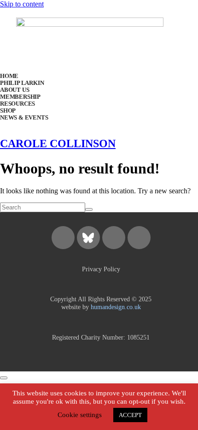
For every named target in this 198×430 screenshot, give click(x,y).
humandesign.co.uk (116, 307)
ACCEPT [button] (130, 415)
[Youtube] (139, 237)
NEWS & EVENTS (24, 117)
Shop (8, 111)
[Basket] (110, 98)
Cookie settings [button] (80, 414)
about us (14, 90)
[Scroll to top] (3, 377)
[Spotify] (113, 237)
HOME (9, 76)
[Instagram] (63, 237)
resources (17, 104)
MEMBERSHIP (20, 97)
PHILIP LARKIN (22, 83)
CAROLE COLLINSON (58, 143)
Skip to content (22, 4)
